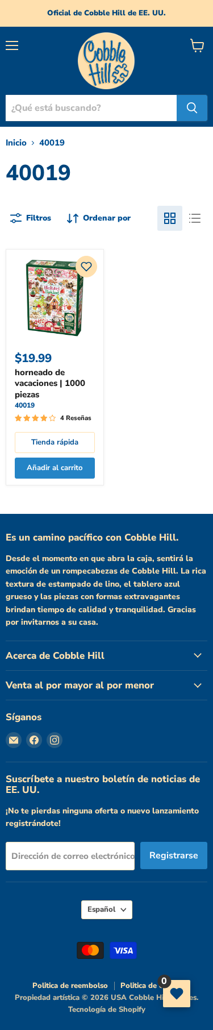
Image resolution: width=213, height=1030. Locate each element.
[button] (86, 266)
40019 (25, 405)
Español (101, 909)
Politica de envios (150, 986)
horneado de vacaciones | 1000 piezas (50, 383)
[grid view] (169, 218)
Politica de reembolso (70, 986)
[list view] (194, 218)
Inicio (16, 143)
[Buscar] (192, 108)
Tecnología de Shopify (106, 1009)
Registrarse (173, 855)
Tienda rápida (54, 442)
